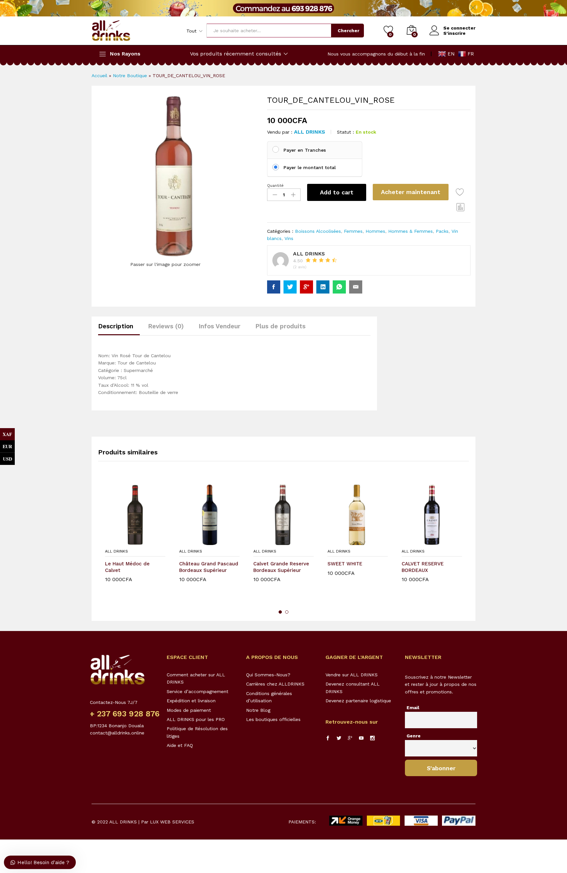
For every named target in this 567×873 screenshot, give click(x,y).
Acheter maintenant (410, 191)
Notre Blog (258, 710)
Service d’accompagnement (197, 691)
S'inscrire (454, 33)
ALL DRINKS (309, 132)
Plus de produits (280, 326)
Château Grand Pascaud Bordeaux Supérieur (208, 567)
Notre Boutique (130, 75)
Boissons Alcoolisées (318, 231)
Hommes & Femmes (410, 231)
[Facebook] (327, 738)
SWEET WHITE (344, 564)
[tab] (119, 329)
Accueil (99, 75)
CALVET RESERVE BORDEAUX (423, 567)
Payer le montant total (310, 167)
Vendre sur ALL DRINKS (352, 674)
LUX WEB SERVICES (172, 821)
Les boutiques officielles (273, 719)
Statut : (345, 132)
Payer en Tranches (305, 150)
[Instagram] (372, 738)
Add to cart (336, 192)
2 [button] (286, 612)
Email (413, 707)
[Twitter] (339, 738)
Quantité (275, 185)
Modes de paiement (189, 710)
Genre (414, 735)
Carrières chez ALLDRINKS (275, 684)
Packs (442, 231)
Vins (288, 238)
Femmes (353, 231)
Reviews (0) (166, 326)
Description (115, 326)
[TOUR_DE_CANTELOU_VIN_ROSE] (273, 287)
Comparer (460, 206)
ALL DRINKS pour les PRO (196, 719)
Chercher (348, 30)
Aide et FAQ (180, 745)
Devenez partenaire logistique (358, 700)
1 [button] (280, 612)
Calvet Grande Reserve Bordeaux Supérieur (281, 567)
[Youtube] (361, 738)
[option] (135, 542)
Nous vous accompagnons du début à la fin (376, 53)
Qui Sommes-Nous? (268, 674)
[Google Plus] (350, 738)
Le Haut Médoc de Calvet (127, 567)
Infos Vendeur (220, 326)
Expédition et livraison (191, 700)
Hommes (375, 231)
